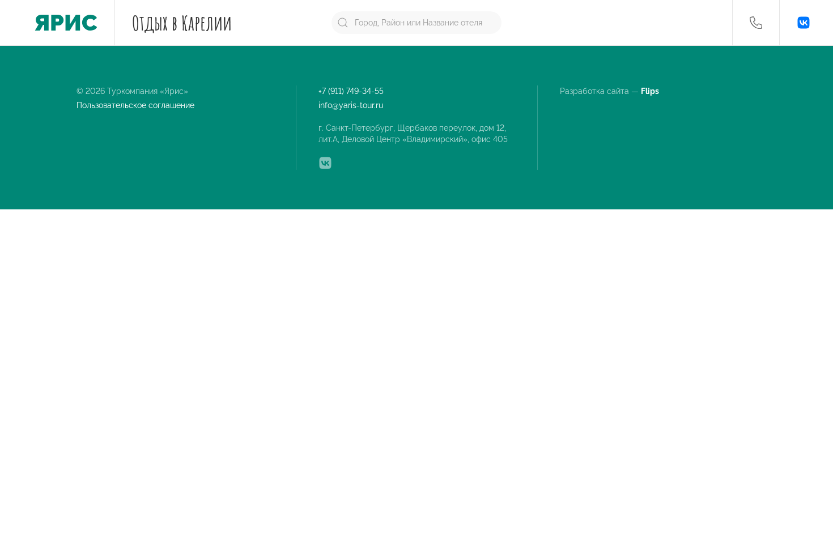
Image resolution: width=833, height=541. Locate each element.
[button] (756, 22)
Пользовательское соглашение (135, 105)
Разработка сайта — (610, 91)
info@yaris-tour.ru (350, 105)
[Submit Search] (343, 22)
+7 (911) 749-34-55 (351, 91)
